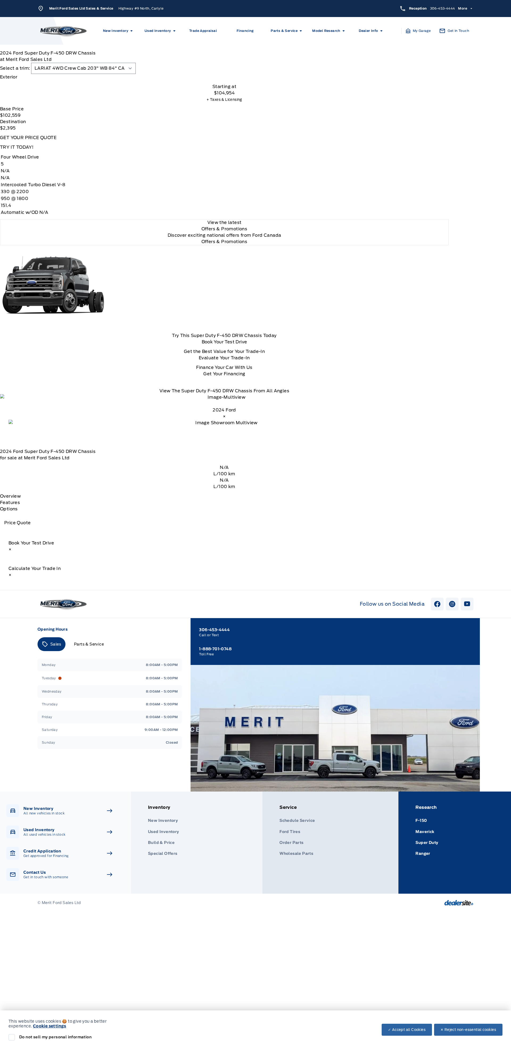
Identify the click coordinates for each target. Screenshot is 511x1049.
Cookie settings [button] (49, 1026)
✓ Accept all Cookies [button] (407, 1030)
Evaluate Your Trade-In (224, 357)
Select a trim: (15, 68)
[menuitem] (119, 31)
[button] (418, 31)
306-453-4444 (442, 8)
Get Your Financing (224, 373)
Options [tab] (9, 508)
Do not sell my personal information (55, 1037)
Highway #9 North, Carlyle (140, 8)
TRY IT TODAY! (17, 147)
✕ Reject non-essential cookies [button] (468, 1030)
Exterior (8, 77)
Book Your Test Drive (224, 341)
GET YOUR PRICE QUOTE (28, 137)
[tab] (224, 77)
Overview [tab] (10, 496)
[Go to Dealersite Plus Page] (458, 902)
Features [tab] (10, 502)
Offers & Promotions (224, 241)
